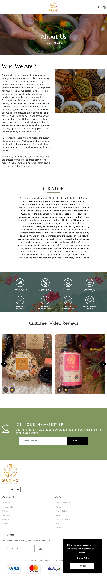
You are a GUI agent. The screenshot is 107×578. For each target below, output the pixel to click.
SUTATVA (53, 560)
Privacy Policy (61, 507)
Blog (57, 523)
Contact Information (63, 503)
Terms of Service (62, 519)
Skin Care (6, 511)
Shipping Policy (62, 515)
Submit (77, 441)
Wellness (5, 519)
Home (47, 43)
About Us (6, 503)
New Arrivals (7, 507)
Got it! (82, 566)
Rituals (5, 523)
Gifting (58, 528)
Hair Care (6, 515)
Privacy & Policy (82, 558)
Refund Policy (61, 511)
